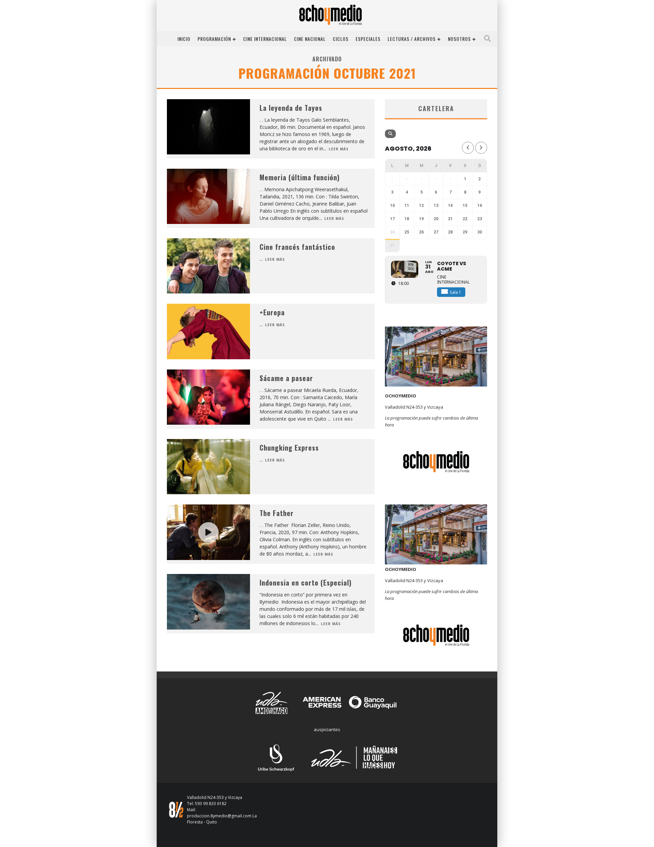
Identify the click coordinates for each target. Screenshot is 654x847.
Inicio (183, 38)
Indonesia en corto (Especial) (306, 582)
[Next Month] (481, 148)
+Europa (272, 312)
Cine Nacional (310, 38)
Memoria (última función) (300, 177)
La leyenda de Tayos (291, 108)
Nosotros (459, 38)
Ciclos (340, 38)
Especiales (368, 38)
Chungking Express (289, 447)
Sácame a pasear (286, 378)
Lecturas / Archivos (412, 38)
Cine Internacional (265, 38)
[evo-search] (390, 134)
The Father (277, 513)
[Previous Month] (468, 148)
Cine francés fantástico (297, 247)
